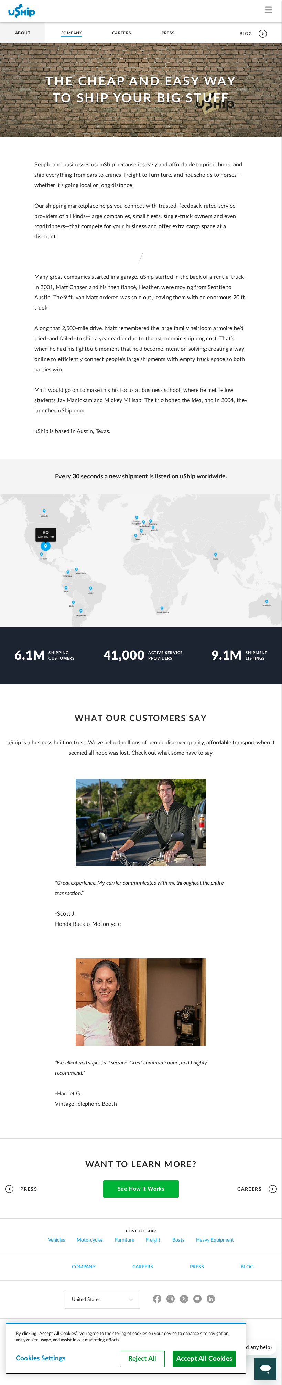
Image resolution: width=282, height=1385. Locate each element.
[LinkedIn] (211, 1299)
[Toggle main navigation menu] (270, 11)
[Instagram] (170, 1299)
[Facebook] (157, 1299)
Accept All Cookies (204, 1358)
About (22, 33)
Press (168, 33)
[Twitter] (184, 1299)
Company (71, 33)
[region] (126, 1348)
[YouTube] (197, 1299)
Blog (246, 34)
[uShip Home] (22, 11)
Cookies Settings (40, 1358)
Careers (121, 33)
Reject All (142, 1358)
